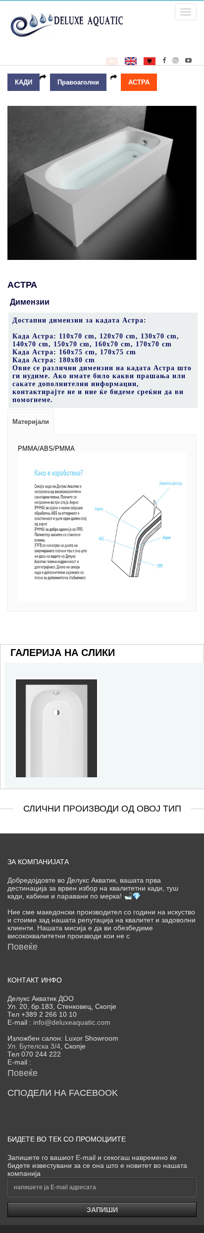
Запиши (102, 1210)
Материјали (30, 421)
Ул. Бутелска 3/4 (33, 1046)
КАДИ (23, 82)
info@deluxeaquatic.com (71, 1022)
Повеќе (22, 947)
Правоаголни (78, 82)
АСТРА (139, 82)
